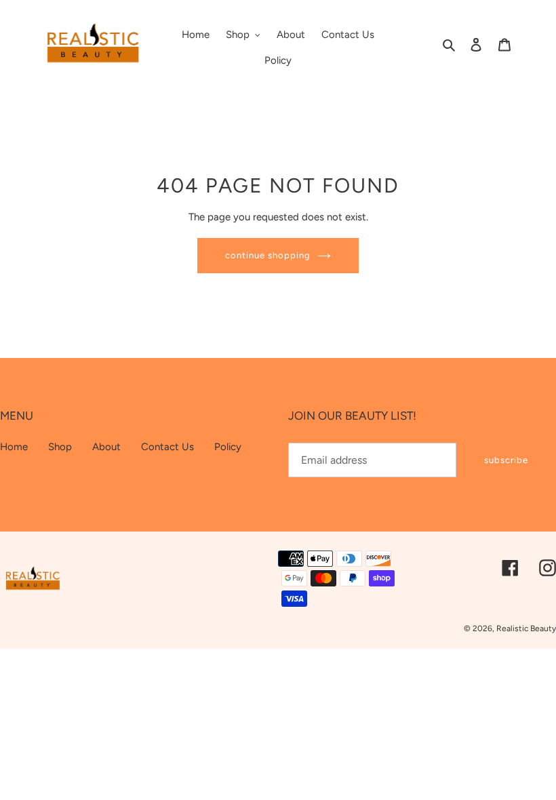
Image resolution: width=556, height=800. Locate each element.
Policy (227, 447)
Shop (60, 447)
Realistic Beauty (526, 628)
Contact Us (167, 447)
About (106, 447)
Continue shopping (268, 255)
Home (14, 447)
